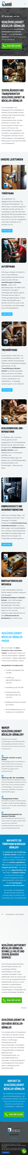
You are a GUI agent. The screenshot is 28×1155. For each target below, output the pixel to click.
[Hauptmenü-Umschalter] (24, 3)
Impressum (14, 1138)
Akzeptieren (5, 1152)
